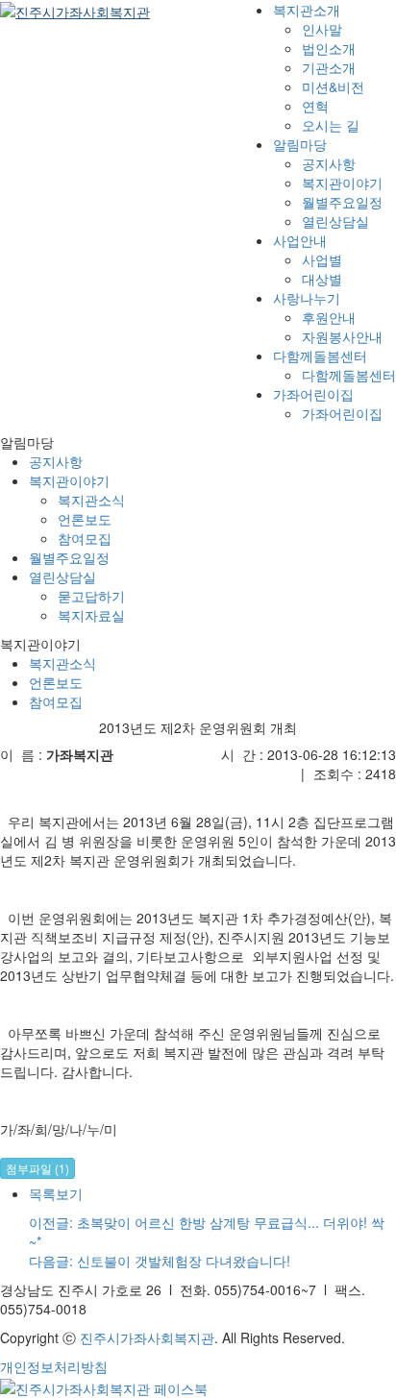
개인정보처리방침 (54, 1366)
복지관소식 (62, 663)
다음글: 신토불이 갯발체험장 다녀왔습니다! (159, 1260)
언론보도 (56, 682)
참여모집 (56, 701)
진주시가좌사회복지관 (147, 1337)
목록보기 (56, 1193)
